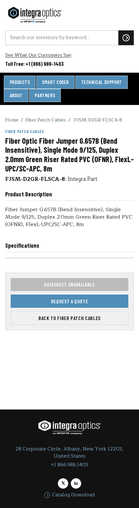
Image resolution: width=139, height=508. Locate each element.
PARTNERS (45, 95)
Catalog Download (73, 495)
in (76, 483)
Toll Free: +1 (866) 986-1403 (34, 63)
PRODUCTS (20, 82)
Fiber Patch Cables (45, 120)
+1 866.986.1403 (69, 465)
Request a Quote (69, 301)
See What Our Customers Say (38, 55)
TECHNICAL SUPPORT (101, 82)
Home (11, 120)
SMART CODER (55, 82)
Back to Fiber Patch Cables (69, 318)
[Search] (126, 37)
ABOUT (16, 95)
